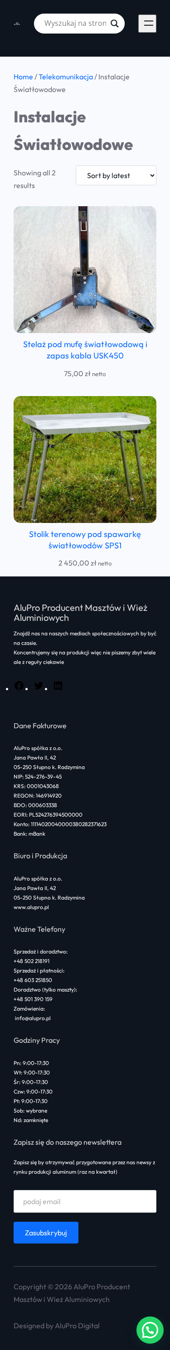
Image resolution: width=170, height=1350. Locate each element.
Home (23, 76)
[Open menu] (147, 24)
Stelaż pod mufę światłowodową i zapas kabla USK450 (85, 350)
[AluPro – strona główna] (17, 23)
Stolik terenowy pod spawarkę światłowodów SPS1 (85, 540)
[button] (150, 1330)
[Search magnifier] (114, 23)
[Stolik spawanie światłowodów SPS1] (85, 459)
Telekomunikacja (66, 76)
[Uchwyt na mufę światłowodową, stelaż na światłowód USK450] (85, 269)
